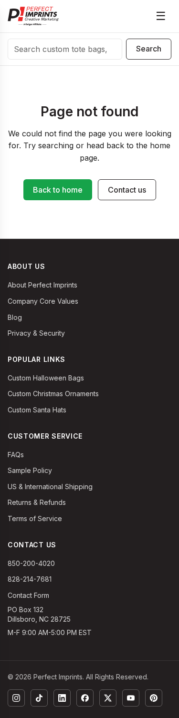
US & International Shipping (50, 486)
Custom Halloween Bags (46, 378)
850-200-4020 (31, 563)
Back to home (58, 190)
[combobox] (65, 49)
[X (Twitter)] (107, 698)
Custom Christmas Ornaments (53, 394)
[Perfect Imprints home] (33, 16)
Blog (15, 317)
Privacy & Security (36, 333)
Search (148, 48)
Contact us (127, 190)
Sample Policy (30, 470)
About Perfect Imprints (42, 285)
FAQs (16, 455)
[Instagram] (16, 698)
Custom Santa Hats (37, 410)
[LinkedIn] (62, 698)
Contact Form (28, 595)
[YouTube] (130, 698)
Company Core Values (43, 301)
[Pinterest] (153, 698)
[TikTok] (39, 698)
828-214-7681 (30, 579)
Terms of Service (35, 518)
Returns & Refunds (37, 502)
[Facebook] (85, 698)
